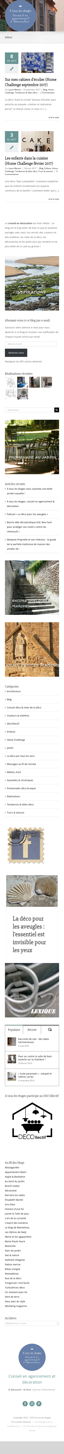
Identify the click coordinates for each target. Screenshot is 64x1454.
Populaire (14, 1030)
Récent (32, 1030)
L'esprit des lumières (16, 1222)
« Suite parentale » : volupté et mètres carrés (35, 1075)
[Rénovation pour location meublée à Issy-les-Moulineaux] (22, 394)
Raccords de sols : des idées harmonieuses (33, 1040)
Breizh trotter (12, 1185)
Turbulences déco (15, 1287)
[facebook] (25, 1403)
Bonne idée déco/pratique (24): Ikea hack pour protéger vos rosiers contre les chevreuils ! (29, 527)
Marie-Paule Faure (15, 1241)
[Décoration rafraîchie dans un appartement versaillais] (22, 382)
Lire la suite (54, 117)
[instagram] (32, 1403)
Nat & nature (12, 1255)
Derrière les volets (15, 1195)
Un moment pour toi (16, 1292)
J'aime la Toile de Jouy (17, 1213)
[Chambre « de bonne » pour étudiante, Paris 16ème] (10, 382)
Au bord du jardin (15, 1181)
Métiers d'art (14, 772)
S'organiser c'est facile (17, 1282)
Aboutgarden (12, 1167)
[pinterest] (39, 1403)
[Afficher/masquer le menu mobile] (57, 1)
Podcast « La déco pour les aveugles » (27, 514)
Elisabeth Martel (14, 1199)
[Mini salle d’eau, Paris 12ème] (34, 382)
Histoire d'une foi (14, 1209)
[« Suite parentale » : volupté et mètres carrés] (12, 1074)
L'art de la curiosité (15, 1218)
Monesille (10, 1246)
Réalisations (13, 796)
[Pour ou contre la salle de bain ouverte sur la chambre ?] (12, 1057)
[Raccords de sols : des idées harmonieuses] (12, 1039)
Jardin (10, 747)
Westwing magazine (16, 1306)
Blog (45, 89)
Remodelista (12, 1273)
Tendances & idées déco (26, 92)
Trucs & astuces (45, 171)
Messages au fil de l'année (21, 764)
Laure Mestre (15, 89)
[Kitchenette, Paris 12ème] (46, 382)
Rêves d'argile (12, 1269)
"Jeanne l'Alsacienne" (44, 1389)
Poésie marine (13, 1264)
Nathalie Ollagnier (15, 1259)
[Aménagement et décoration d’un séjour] (10, 394)
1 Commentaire (47, 92)
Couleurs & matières (18, 715)
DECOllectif (13, 723)
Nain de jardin (13, 1250)
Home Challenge (16, 739)
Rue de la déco (13, 1278)
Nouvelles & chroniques (20, 780)
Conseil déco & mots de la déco (24, 707)
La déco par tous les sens (21, 756)
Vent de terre (12, 1296)
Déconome (11, 1190)
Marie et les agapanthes (18, 1236)
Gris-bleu (10, 1204)
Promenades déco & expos (21, 788)
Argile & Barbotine (15, 1176)
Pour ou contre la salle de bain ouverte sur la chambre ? (35, 1058)
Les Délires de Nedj (15, 1232)
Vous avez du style (15, 1301)
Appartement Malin (15, 1172)
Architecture (14, 691)
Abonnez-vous (16, 352)
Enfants (47, 168)
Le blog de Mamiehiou (17, 1227)
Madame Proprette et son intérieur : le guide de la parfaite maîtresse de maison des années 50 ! (31, 544)
